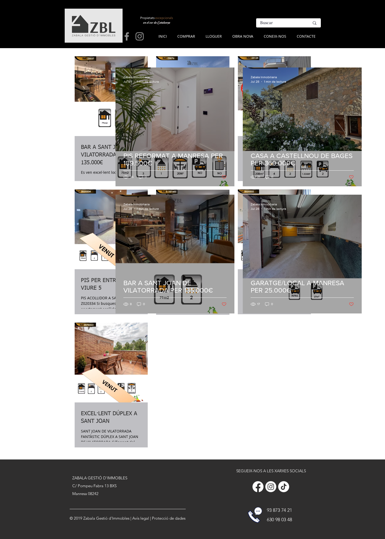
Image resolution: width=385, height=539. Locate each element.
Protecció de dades (168, 518)
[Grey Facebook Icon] (126, 36)
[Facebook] (257, 486)
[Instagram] (270, 486)
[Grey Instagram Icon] (139, 36)
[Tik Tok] (283, 486)
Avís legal (140, 518)
